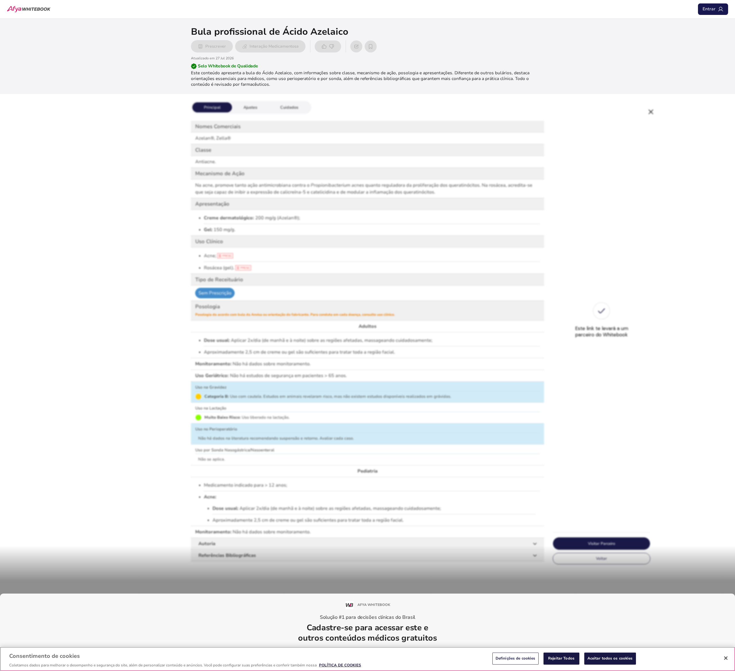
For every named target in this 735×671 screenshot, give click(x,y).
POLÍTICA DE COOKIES (340, 665)
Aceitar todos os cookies (610, 658)
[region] (367, 659)
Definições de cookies (515, 658)
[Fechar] (725, 658)
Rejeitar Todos (561, 658)
